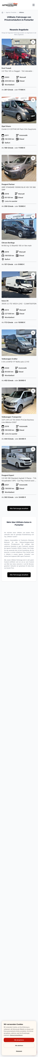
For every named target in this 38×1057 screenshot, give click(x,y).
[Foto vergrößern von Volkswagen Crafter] (33, 333)
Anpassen (19, 1051)
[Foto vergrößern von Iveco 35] (33, 274)
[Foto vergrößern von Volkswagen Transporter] (33, 391)
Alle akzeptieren (19, 1040)
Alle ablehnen (19, 1045)
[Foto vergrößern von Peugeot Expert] (33, 449)
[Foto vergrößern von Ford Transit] (33, 42)
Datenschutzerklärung (16, 1035)
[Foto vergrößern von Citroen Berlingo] (33, 216)
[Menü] (33, 5)
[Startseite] (2, 12)
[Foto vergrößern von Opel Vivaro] (33, 100)
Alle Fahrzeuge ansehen (19, 508)
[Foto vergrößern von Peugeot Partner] (33, 158)
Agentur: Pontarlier (11, 12)
